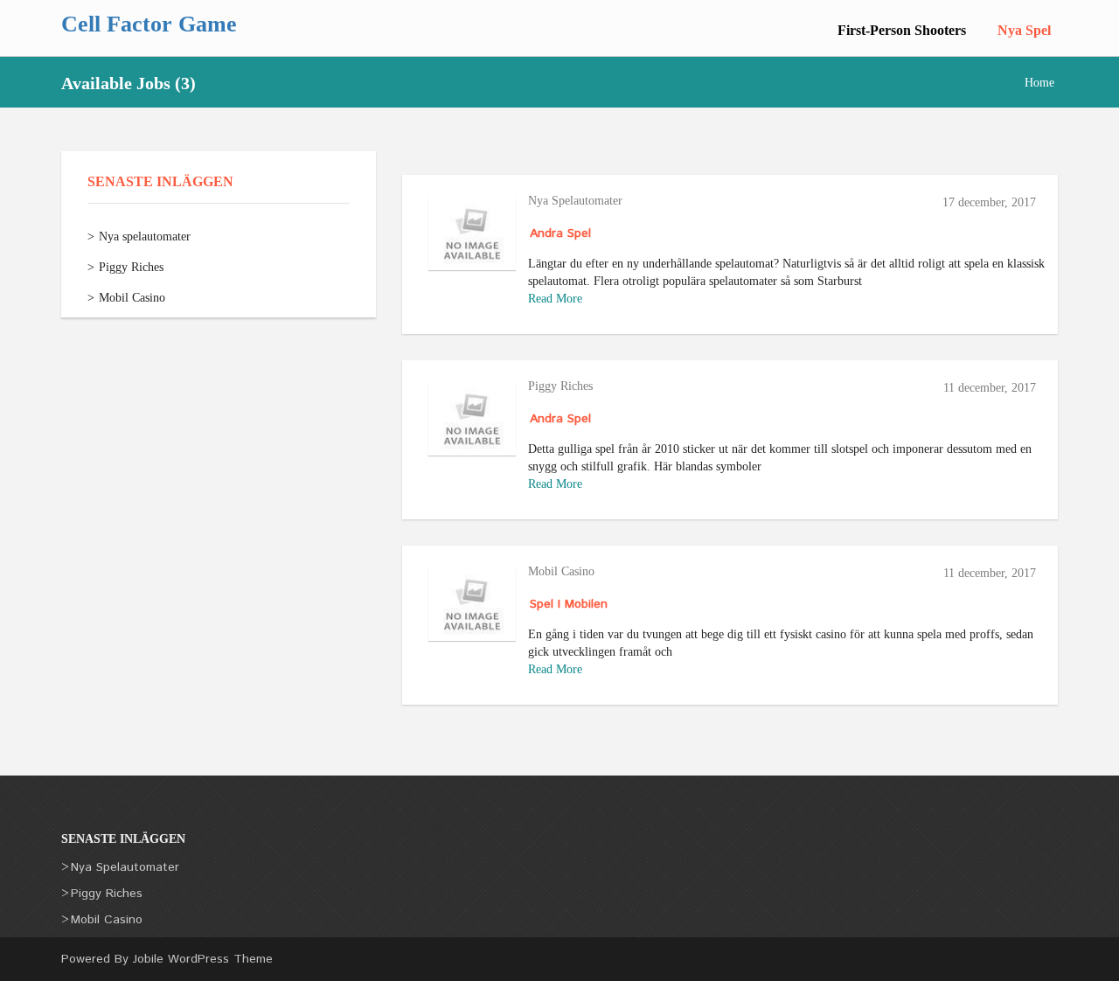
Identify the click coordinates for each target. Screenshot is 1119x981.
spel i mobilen (569, 604)
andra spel (560, 233)
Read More (555, 298)
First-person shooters (902, 30)
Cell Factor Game (149, 24)
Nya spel (1024, 30)
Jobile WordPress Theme (203, 959)
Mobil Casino (132, 297)
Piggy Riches (131, 267)
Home (1039, 82)
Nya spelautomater (145, 236)
